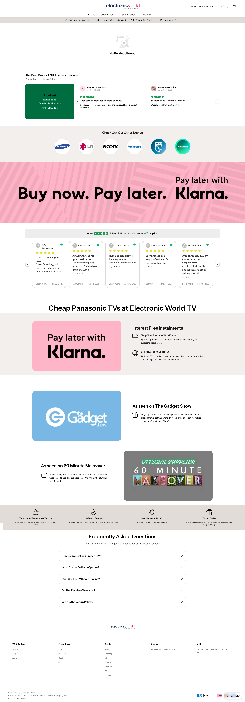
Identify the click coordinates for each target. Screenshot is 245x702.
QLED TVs (62, 658)
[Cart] (234, 6)
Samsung (108, 654)
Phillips (108, 671)
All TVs (91, 14)
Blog (14, 654)
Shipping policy (62, 695)
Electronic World (28, 693)
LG (106, 658)
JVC (106, 679)
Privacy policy (15, 695)
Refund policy (30, 695)
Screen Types (108, 14)
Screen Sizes (129, 14)
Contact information (18, 698)
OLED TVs (62, 654)
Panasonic (109, 666)
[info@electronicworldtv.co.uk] (202, 6)
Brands (146, 14)
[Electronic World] (122, 6)
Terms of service (46, 695)
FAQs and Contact (19, 649)
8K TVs (61, 666)
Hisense (108, 662)
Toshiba (108, 675)
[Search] (222, 6)
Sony (107, 649)
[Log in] (228, 6)
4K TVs (61, 662)
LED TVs (61, 649)
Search (15, 658)
